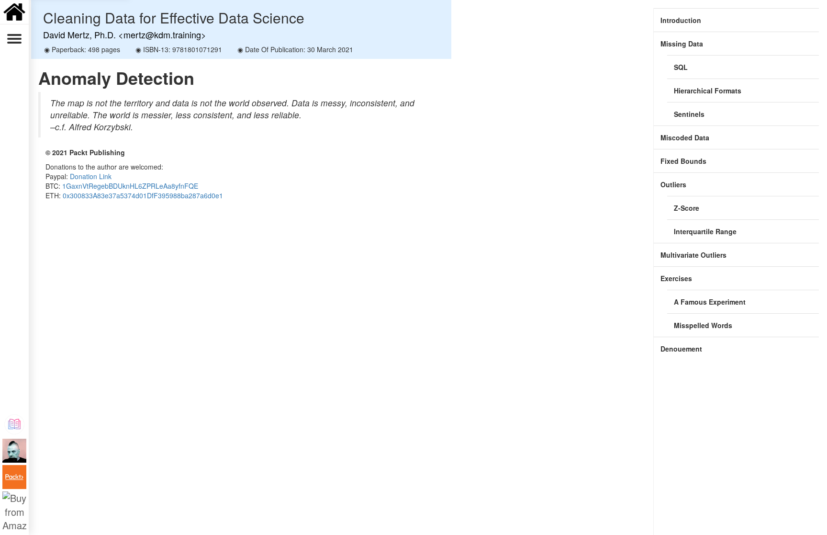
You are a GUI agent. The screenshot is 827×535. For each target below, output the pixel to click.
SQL (681, 67)
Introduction (680, 20)
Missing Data (681, 43)
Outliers (673, 184)
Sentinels (689, 114)
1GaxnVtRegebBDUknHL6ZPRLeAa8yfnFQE (130, 186)
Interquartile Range (705, 231)
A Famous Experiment (710, 302)
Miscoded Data (684, 137)
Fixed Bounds (683, 161)
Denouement (681, 348)
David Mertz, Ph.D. (79, 34)
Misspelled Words (703, 325)
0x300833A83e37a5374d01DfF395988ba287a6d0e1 (143, 195)
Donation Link (91, 176)
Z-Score (686, 208)
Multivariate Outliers (693, 255)
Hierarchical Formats (707, 90)
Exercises (676, 278)
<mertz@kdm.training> (162, 34)
